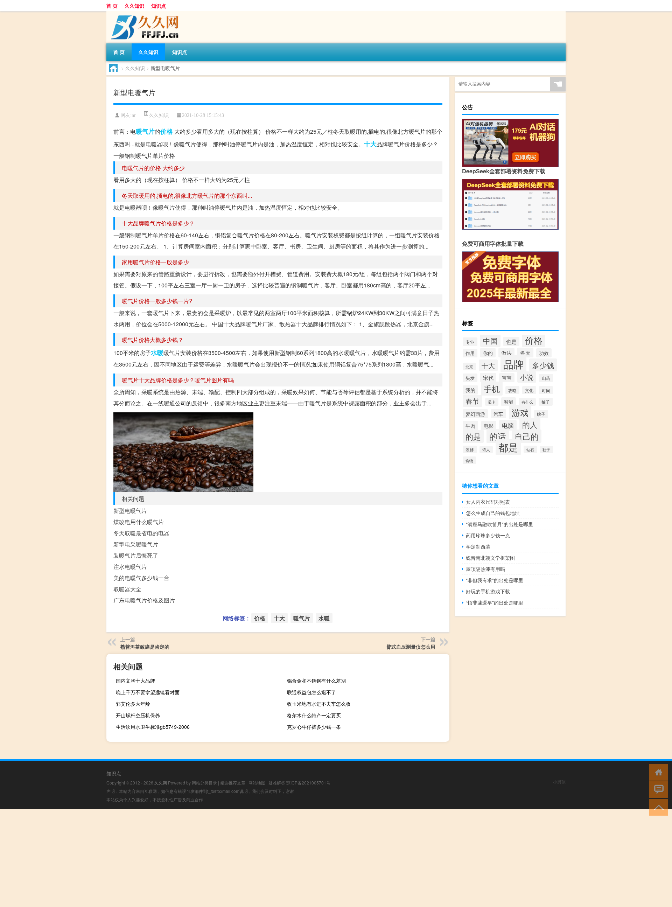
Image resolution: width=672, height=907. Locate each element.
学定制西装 (478, 546)
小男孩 (559, 781)
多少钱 (543, 365)
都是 (508, 447)
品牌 (513, 363)
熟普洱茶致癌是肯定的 (144, 646)
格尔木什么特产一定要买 (314, 715)
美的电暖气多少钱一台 (141, 578)
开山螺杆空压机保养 (138, 715)
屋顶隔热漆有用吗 (485, 568)
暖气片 (145, 131)
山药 (546, 378)
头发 (470, 378)
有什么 (527, 402)
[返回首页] (657, 772)
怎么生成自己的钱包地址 (493, 512)
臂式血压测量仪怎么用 (410, 646)
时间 (546, 390)
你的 (488, 352)
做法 (506, 352)
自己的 (526, 436)
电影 (488, 425)
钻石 (530, 449)
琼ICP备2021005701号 (308, 783)
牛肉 (470, 425)
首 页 (112, 5)
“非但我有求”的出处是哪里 (494, 580)
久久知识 (134, 5)
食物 (469, 460)
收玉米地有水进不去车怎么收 (319, 703)
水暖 (157, 352)
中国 (490, 340)
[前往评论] (657, 789)
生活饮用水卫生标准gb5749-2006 (153, 726)
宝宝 (507, 377)
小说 (526, 377)
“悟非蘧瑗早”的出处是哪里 (494, 602)
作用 (470, 353)
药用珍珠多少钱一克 (488, 535)
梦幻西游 (475, 413)
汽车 (498, 413)
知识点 (158, 5)
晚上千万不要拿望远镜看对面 (148, 692)
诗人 (486, 449)
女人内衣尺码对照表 (488, 501)
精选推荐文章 (232, 783)
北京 (469, 366)
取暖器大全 (127, 589)
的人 (530, 424)
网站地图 (256, 783)
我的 (470, 389)
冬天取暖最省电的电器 (141, 533)
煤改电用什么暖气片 (138, 522)
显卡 (492, 402)
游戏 (520, 412)
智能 (508, 401)
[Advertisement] (210, 858)
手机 (492, 389)
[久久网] (143, 13)
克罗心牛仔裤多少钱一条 (314, 726)
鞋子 (546, 449)
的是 (473, 436)
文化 (529, 390)
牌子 (541, 414)
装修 (469, 449)
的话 (497, 436)
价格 (166, 131)
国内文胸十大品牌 (135, 680)
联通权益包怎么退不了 (311, 692)
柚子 (545, 402)
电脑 (508, 425)
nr (134, 115)
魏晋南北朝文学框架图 (490, 557)
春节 (472, 401)
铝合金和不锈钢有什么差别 (316, 680)
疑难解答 (276, 783)
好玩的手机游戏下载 (488, 591)
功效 (544, 352)
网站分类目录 (204, 783)
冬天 (525, 352)
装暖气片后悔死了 (135, 555)
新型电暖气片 (130, 511)
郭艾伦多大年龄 (133, 703)
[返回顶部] (657, 807)
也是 (511, 341)
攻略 (512, 390)
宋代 (488, 377)
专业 (470, 342)
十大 (370, 143)
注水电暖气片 (130, 567)
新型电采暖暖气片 (135, 544)
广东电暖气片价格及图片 (144, 600)
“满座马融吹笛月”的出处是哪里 (499, 524)
